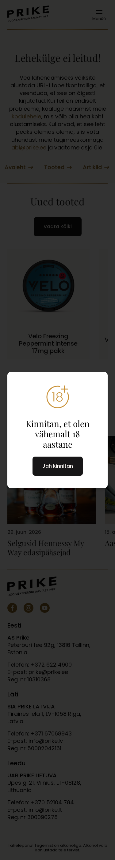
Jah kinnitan (57, 466)
